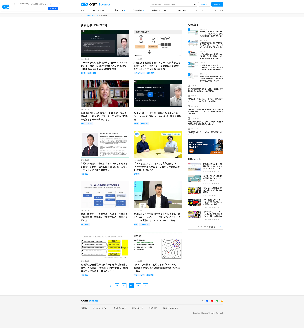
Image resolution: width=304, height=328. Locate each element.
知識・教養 (137, 10)
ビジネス (84, 174)
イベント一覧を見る (205, 227)
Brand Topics (182, 10)
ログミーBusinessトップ (89, 15)
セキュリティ (139, 73)
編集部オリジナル (159, 10)
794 (131, 286)
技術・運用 (92, 73)
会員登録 (217, 4)
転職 (136, 224)
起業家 (136, 174)
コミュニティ (218, 10)
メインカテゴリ (99, 10)
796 (145, 286)
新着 (82, 10)
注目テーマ (119, 10)
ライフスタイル (87, 124)
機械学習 (149, 275)
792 (117, 286)
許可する (53, 8)
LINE (83, 73)
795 (138, 286)
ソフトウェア (139, 275)
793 (124, 286)
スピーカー (200, 10)
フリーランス (145, 224)
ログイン (204, 4)
